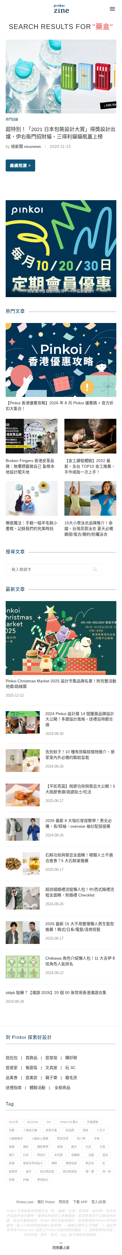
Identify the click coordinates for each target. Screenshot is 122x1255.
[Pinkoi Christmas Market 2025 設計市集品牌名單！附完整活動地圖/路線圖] (61, 638)
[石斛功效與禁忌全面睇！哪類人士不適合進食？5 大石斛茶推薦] (23, 863)
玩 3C (70, 1067)
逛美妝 (31, 1077)
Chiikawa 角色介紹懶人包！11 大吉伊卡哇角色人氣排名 (80, 961)
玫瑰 (11, 1163)
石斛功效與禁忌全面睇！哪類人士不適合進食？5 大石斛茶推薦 (79, 858)
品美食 (12, 1077)
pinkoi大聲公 (69, 1122)
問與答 (64, 1202)
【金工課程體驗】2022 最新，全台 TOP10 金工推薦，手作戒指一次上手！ (89, 466)
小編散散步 (16, 1138)
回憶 (85, 1130)
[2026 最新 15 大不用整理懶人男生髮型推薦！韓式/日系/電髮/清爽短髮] (23, 932)
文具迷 (51, 1067)
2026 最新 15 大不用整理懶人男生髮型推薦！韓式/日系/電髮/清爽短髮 (79, 926)
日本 (26, 1155)
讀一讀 (89, 1171)
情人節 (81, 1138)
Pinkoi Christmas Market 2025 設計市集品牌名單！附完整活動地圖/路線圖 (61, 684)
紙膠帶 (13, 1171)
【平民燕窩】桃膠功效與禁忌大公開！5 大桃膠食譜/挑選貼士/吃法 (80, 789)
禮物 (54, 1163)
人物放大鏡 (30, 1130)
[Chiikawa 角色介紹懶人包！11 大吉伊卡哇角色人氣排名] (23, 967)
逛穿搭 (51, 1057)
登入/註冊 (98, 1202)
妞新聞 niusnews (26, 146)
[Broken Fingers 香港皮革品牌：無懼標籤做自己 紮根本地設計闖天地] (32, 436)
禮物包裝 (71, 1163)
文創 (102, 1146)
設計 (28, 1171)
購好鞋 (71, 1057)
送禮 (11, 1179)
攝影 (26, 1146)
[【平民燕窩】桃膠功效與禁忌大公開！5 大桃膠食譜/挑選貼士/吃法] (23, 795)
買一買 (106, 1171)
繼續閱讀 (18, 165)
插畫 (11, 1146)
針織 (26, 1179)
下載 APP (80, 1202)
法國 (91, 1155)
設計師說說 (70, 1171)
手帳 (97, 1138)
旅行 (11, 1155)
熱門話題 (12, 119)
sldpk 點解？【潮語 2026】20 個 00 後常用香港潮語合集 (56, 992)
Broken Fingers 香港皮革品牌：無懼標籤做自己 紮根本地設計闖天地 (30, 466)
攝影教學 (43, 1146)
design (32, 1122)
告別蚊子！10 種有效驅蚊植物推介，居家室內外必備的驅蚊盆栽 (80, 754)
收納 (60, 1146)
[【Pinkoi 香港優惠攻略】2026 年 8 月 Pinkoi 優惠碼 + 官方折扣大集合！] (61, 360)
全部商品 (62, 1087)
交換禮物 (92, 1122)
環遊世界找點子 (33, 1163)
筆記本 (89, 1163)
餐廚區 (31, 1067)
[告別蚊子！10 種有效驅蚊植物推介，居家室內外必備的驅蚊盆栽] (23, 760)
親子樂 (51, 1077)
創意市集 (51, 1130)
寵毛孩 (71, 1077)
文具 (88, 1146)
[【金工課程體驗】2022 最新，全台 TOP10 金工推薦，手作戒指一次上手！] (90, 436)
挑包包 (12, 1057)
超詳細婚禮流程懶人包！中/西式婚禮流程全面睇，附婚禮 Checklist (79, 892)
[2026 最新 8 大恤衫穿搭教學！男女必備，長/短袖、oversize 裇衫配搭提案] (23, 829)
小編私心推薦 (40, 1138)
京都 (11, 1130)
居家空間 (62, 1138)
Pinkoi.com (24, 1202)
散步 (74, 1146)
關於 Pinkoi (46, 1202)
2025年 (13, 1122)
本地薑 (58, 1155)
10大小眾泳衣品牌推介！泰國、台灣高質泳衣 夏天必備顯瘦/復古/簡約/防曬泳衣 (88, 528)
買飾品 (31, 1057)
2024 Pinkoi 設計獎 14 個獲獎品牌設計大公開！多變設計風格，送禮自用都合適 (79, 719)
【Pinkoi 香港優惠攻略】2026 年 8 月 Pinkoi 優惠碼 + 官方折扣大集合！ (59, 406)
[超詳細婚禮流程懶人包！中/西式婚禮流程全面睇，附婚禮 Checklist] (23, 898)
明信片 (41, 1155)
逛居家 (12, 1067)
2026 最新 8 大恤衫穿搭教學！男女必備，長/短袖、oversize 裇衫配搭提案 (78, 823)
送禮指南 (14, 1087)
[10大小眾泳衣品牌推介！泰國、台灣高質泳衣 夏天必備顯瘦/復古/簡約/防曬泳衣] (90, 498)
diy (49, 1122)
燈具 (105, 1155)
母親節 (75, 1155)
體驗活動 (37, 1087)
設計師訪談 (47, 1171)
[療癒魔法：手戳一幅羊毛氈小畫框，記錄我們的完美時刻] (32, 498)
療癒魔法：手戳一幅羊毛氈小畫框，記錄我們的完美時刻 (31, 526)
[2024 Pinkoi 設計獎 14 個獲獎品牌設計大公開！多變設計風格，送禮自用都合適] (23, 722)
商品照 (70, 1130)
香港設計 (43, 1179)
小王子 (101, 1130)
